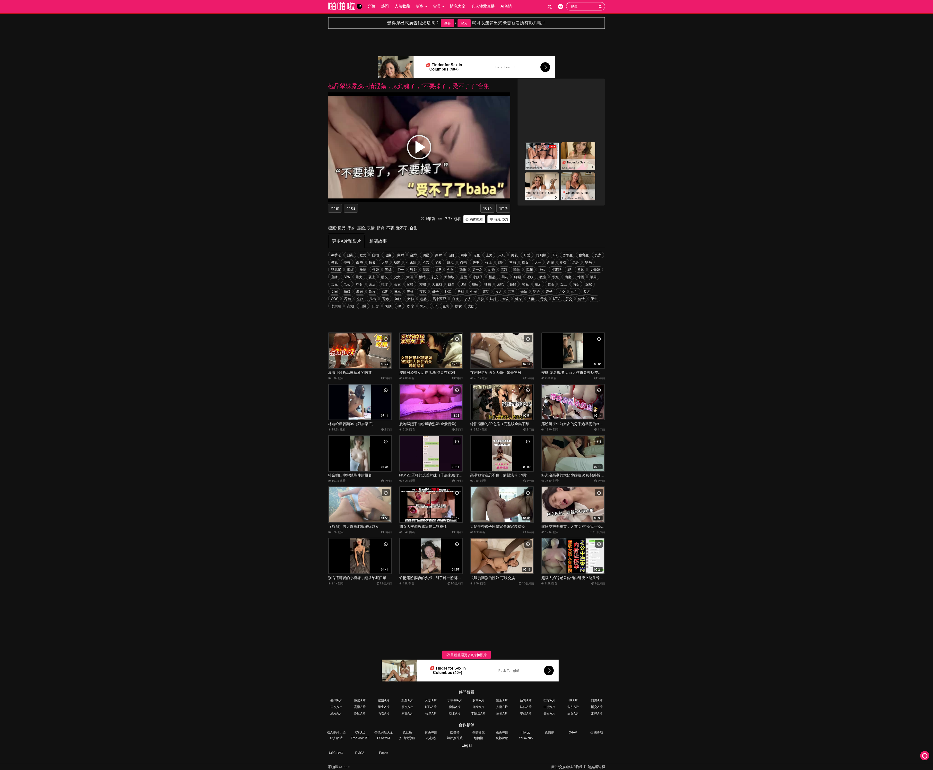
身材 (460, 291)
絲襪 (347, 291)
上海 (489, 254)
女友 (505, 298)
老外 (575, 262)
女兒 (334, 284)
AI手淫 (336, 254)
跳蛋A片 (407, 700)
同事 (463, 254)
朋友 (384, 276)
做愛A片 (360, 700)
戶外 (400, 269)
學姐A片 (526, 713)
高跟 (504, 269)
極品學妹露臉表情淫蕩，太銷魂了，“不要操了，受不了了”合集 (408, 85)
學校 (347, 262)
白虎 (455, 298)
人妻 (531, 298)
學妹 (351, 228)
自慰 (350, 254)
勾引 (574, 291)
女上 (563, 284)
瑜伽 (516, 269)
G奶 (397, 262)
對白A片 (478, 700)
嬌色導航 (502, 732)
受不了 (402, 228)
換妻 (568, 276)
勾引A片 (573, 706)
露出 (372, 298)
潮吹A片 (360, 713)
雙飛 (588, 262)
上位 (542, 269)
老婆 (423, 298)
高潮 (350, 306)
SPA (347, 276)
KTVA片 (431, 706)
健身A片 (478, 706)
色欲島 (407, 732)
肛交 (568, 298)
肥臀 (563, 262)
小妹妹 (411, 262)
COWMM (383, 737)
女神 (410, 298)
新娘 (550, 262)
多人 (468, 298)
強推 (462, 269)
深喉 (588, 284)
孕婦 (363, 269)
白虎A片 (549, 706)
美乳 (514, 254)
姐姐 (398, 298)
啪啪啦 (333, 766)
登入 (464, 23)
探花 (529, 269)
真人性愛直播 (483, 6)
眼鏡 (513, 284)
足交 (561, 291)
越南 (550, 284)
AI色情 (506, 6)
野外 (413, 269)
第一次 (477, 269)
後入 (498, 291)
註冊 (447, 23)
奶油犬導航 (407, 737)
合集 (413, 228)
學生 (594, 298)
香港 (385, 298)
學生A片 (383, 706)
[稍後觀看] (924, 755)
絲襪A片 (336, 713)
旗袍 (463, 262)
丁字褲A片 (454, 700)
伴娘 (375, 269)
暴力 (359, 276)
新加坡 (449, 276)
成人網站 (336, 737)
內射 (400, 254)
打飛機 (541, 254)
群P (500, 262)
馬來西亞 (439, 298)
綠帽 (517, 276)
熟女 (458, 306)
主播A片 (502, 713)
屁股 (463, 276)
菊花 (504, 276)
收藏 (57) (500, 219)
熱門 (385, 6)
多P (438, 269)
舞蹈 (359, 291)
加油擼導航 (455, 737)
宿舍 (536, 291)
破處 (388, 254)
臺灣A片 (336, 700)
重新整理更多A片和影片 (468, 654)
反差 (587, 291)
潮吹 (530, 276)
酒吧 (500, 284)
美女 (397, 284)
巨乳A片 (526, 700)
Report (383, 752)
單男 (593, 276)
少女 (450, 269)
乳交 (435, 276)
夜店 (422, 291)
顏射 (438, 254)
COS (334, 298)
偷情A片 (454, 706)
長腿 (476, 254)
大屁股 (437, 284)
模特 (422, 276)
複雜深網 (502, 737)
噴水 (384, 284)
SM (463, 284)
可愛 (527, 254)
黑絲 (388, 269)
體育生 (584, 254)
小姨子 (478, 276)
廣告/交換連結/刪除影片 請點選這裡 (578, 766)
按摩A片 (549, 700)
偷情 (581, 298)
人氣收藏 (402, 6)
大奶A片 (431, 700)
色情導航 (478, 732)
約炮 (491, 269)
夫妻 (476, 262)
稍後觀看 (475, 219)
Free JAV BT (360, 737)
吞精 (347, 298)
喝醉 (475, 284)
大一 (538, 262)
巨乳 (445, 306)
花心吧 (431, 737)
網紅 (350, 269)
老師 (451, 254)
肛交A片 (407, 706)
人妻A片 (502, 706)
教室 (542, 276)
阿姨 (388, 306)
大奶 (471, 306)
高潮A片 (360, 706)
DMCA (359, 752)
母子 (435, 291)
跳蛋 (451, 284)
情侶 (576, 284)
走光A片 (597, 713)
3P (434, 306)
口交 (375, 306)
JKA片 (573, 700)
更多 (420, 6)
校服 (422, 284)
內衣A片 (383, 713)
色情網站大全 (383, 732)
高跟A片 (573, 713)
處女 (525, 262)
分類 (371, 6)
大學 (384, 262)
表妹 (410, 291)
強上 (488, 262)
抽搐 (487, 284)
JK (399, 306)
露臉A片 (407, 713)
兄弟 (425, 262)
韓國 (580, 276)
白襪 (359, 262)
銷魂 (380, 228)
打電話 (556, 269)
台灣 (413, 254)
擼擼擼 (454, 732)
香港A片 (431, 713)
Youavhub (526, 737)
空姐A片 (383, 700)
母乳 (334, 262)
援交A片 (597, 706)
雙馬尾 (336, 269)
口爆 (363, 306)
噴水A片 (454, 713)
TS (554, 254)
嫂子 (549, 291)
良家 (598, 254)
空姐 (360, 298)
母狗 (543, 298)
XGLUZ (360, 732)
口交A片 (336, 706)
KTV (556, 298)
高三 (511, 291)
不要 (390, 228)
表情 (371, 228)
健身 (518, 298)
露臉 (361, 228)
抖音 (359, 284)
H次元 (525, 732)
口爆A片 (597, 700)
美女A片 (549, 713)
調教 (426, 269)
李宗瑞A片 (478, 713)
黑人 (423, 306)
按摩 (410, 306)
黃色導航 (431, 732)
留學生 (567, 254)
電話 (486, 291)
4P (569, 269)
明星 (426, 254)
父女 (397, 276)
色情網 (549, 732)
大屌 (409, 276)
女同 (334, 291)
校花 (525, 284)
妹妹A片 (526, 706)
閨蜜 (410, 284)
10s (351, 208)
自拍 (375, 254)
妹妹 (493, 298)
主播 (512, 262)
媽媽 (384, 291)
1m (336, 208)
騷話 (450, 262)
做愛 (362, 254)
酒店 (372, 284)
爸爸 (580, 269)
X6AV (573, 732)
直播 (334, 276)
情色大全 (458, 6)
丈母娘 (595, 269)
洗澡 (372, 291)
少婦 (473, 291)
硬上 (371, 276)
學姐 (555, 276)
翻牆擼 (478, 737)
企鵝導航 (596, 732)
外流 (448, 291)
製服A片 (502, 700)
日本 (397, 291)
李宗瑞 (336, 306)
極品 (342, 228)
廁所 (538, 284)
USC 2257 (336, 752)
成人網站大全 (336, 732)
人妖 (501, 254)
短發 (372, 262)
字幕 (438, 262)
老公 (347, 284)
